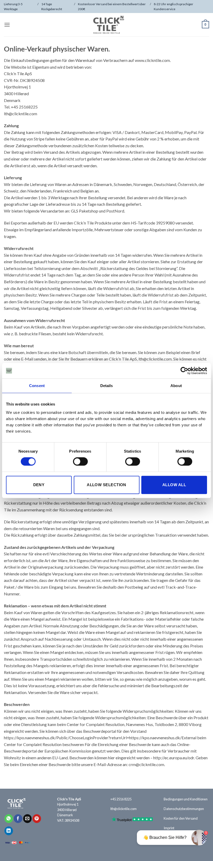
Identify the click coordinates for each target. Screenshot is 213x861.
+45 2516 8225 (120, 799)
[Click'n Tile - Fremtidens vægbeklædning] (106, 24)
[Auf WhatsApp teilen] (8, 818)
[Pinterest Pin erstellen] (36, 818)
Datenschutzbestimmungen (184, 809)
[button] (7, 24)
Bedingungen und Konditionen (186, 799)
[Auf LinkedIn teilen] (8, 830)
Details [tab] (106, 385)
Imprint (169, 828)
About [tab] (176, 385)
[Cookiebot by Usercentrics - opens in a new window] (184, 371)
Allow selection (106, 485)
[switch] (80, 461)
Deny (39, 485)
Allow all (174, 485)
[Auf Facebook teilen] (18, 818)
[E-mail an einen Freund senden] (27, 818)
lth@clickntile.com (123, 809)
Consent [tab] (37, 385)
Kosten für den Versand (181, 818)
